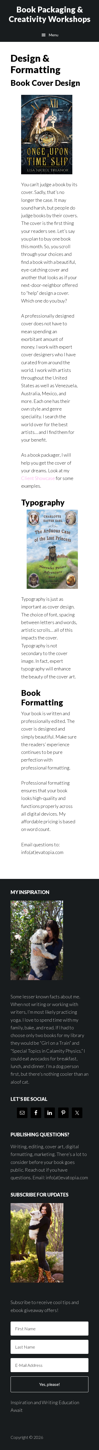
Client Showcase (38, 478)
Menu (53, 35)
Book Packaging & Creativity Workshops (50, 14)
